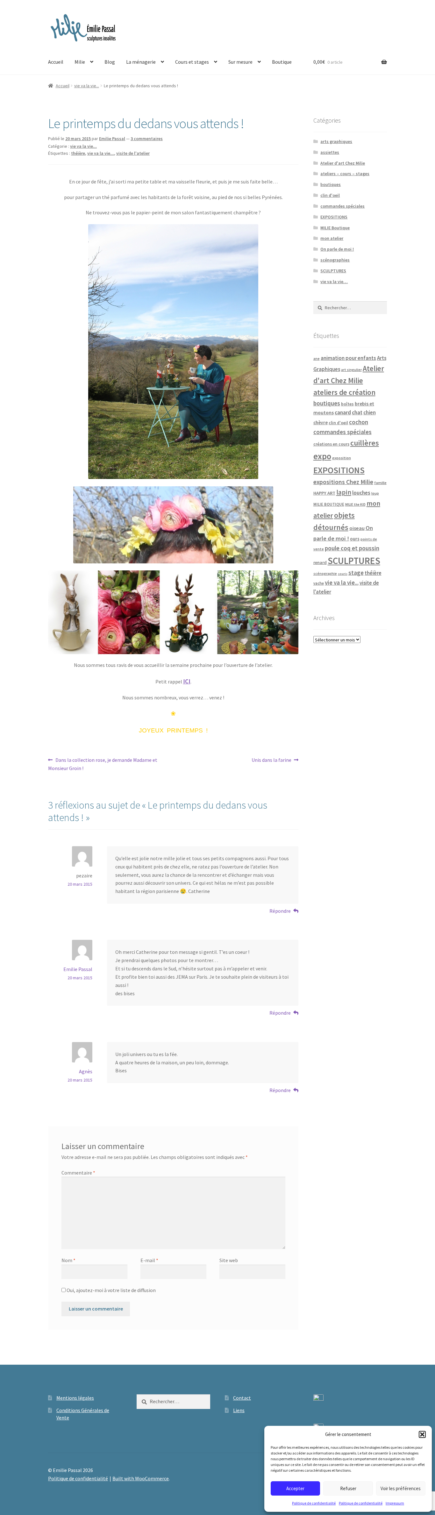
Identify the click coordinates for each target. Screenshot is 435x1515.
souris (342, 574)
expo (322, 456)
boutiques (330, 184)
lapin (343, 492)
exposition (341, 457)
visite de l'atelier (133, 153)
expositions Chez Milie (343, 482)
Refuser (348, 1488)
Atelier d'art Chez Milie (342, 163)
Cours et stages (192, 62)
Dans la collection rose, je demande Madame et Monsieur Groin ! (102, 763)
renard (320, 562)
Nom (68, 1260)
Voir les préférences (401, 1488)
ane (316, 358)
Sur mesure (240, 62)
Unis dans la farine (271, 760)
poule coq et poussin (352, 548)
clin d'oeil (330, 195)
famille (380, 482)
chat (357, 412)
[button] (422, 1434)
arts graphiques (336, 141)
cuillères (364, 443)
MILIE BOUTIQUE (328, 504)
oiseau (357, 528)
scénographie (325, 573)
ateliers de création (344, 392)
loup (375, 493)
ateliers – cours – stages (344, 173)
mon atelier (331, 238)
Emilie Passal (112, 138)
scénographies (335, 260)
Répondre (280, 911)
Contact (242, 1398)
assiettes (329, 152)
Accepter (295, 1488)
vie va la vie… (334, 281)
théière (78, 153)
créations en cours (331, 444)
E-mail (149, 1260)
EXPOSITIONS (333, 217)
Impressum (395, 1503)
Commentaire (78, 1172)
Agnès (85, 1071)
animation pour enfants (348, 357)
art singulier (351, 369)
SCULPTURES (333, 271)
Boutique (282, 62)
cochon (358, 422)
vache (318, 583)
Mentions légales (75, 1398)
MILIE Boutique (335, 228)
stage (356, 572)
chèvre (320, 422)
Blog (109, 62)
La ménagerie (141, 62)
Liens (239, 1410)
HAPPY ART (324, 493)
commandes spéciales (342, 206)
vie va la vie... (86, 86)
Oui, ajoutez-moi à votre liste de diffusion (111, 1290)
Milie (80, 62)
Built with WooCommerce (140, 1478)
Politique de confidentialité (314, 1503)
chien (369, 412)
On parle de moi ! (337, 249)
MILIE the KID (355, 504)
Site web (228, 1260)
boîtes (347, 404)
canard (343, 412)
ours (355, 539)
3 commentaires (147, 138)
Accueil (55, 62)
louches (361, 492)
